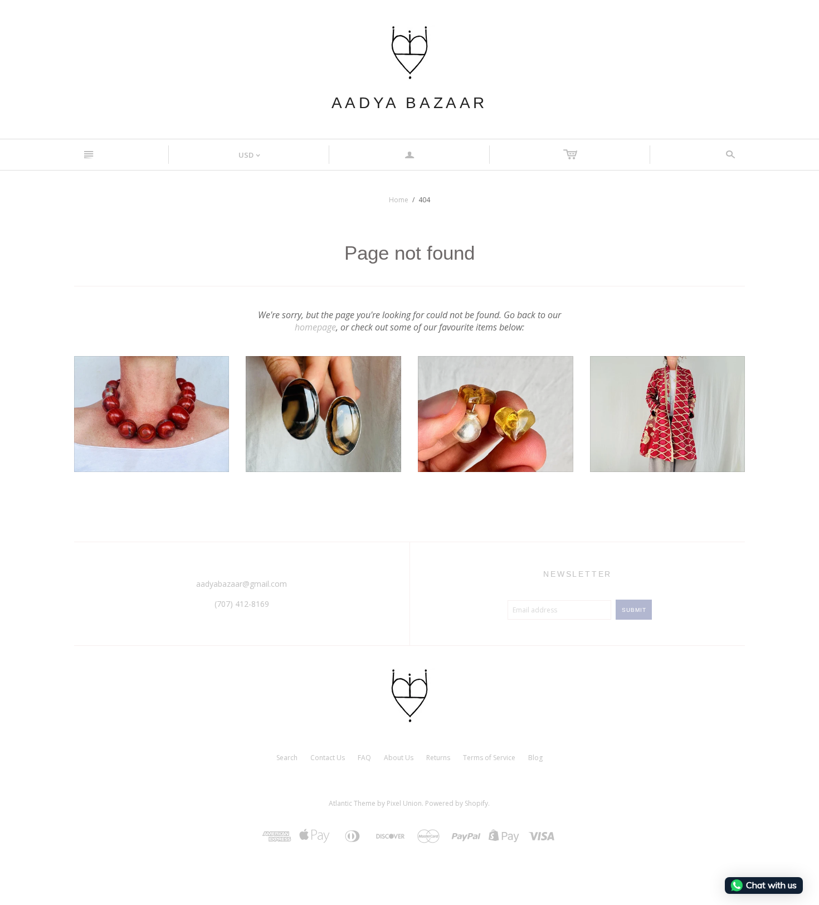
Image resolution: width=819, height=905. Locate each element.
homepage (315, 327)
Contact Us (327, 757)
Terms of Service (489, 757)
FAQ (364, 757)
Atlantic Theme (352, 803)
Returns (438, 757)
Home (398, 200)
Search (287, 757)
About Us (398, 757)
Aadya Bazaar (410, 102)
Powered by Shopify (456, 803)
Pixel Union (404, 803)
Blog (535, 757)
